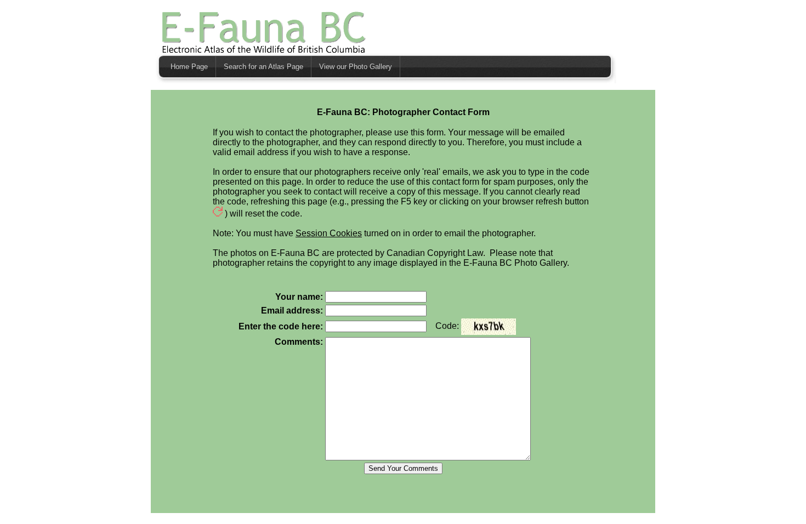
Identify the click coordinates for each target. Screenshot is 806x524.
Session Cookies (329, 233)
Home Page (189, 66)
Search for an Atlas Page (263, 66)
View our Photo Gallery (355, 66)
